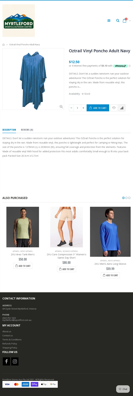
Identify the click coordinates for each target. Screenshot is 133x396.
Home (3, 44)
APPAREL (16, 251)
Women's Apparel (70, 251)
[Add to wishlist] (113, 107)
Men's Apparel (26, 251)
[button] (123, 198)
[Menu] (109, 20)
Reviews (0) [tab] (27, 129)
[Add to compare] (121, 107)
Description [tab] (9, 129)
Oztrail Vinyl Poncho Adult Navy (99, 50)
